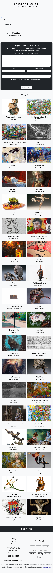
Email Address (26, 74)
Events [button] (34, 11)
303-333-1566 (17, 33)
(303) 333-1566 (13, 556)
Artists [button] (11, 11)
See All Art (26, 528)
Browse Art (46, 546)
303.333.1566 (23, 48)
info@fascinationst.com (15, 35)
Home (32, 546)
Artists (38, 546)
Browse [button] (19, 11)
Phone (39, 68)
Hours (39, 557)
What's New (32, 553)
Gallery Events (43, 550)
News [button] (41, 11)
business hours (41, 48)
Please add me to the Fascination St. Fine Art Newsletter (26, 79)
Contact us (47, 553)
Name (13, 68)
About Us (35, 550)
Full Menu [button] (26, 11)
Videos (40, 553)
